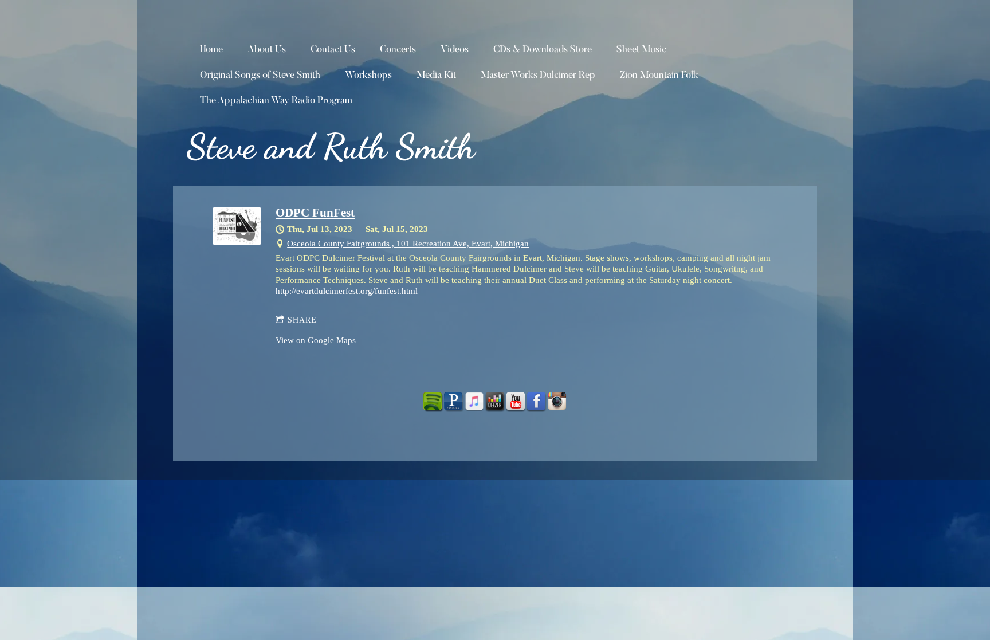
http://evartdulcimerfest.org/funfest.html (347, 291)
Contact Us (333, 50)
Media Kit (436, 76)
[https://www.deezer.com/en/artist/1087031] (495, 401)
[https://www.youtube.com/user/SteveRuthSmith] (515, 401)
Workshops (368, 76)
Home (211, 50)
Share (302, 320)
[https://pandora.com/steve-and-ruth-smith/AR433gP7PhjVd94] (453, 401)
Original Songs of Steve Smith (260, 76)
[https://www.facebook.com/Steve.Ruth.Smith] (536, 401)
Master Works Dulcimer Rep (538, 76)
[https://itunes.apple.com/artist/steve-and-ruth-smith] (474, 401)
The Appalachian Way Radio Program (276, 101)
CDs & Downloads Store (542, 50)
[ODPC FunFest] (237, 241)
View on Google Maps (316, 340)
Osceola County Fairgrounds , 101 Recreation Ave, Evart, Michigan (408, 243)
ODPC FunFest (315, 212)
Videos (455, 50)
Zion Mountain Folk (659, 76)
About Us (266, 50)
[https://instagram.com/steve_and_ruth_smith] (557, 401)
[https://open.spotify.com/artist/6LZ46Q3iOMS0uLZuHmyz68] (433, 401)
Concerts (398, 50)
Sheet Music (641, 50)
